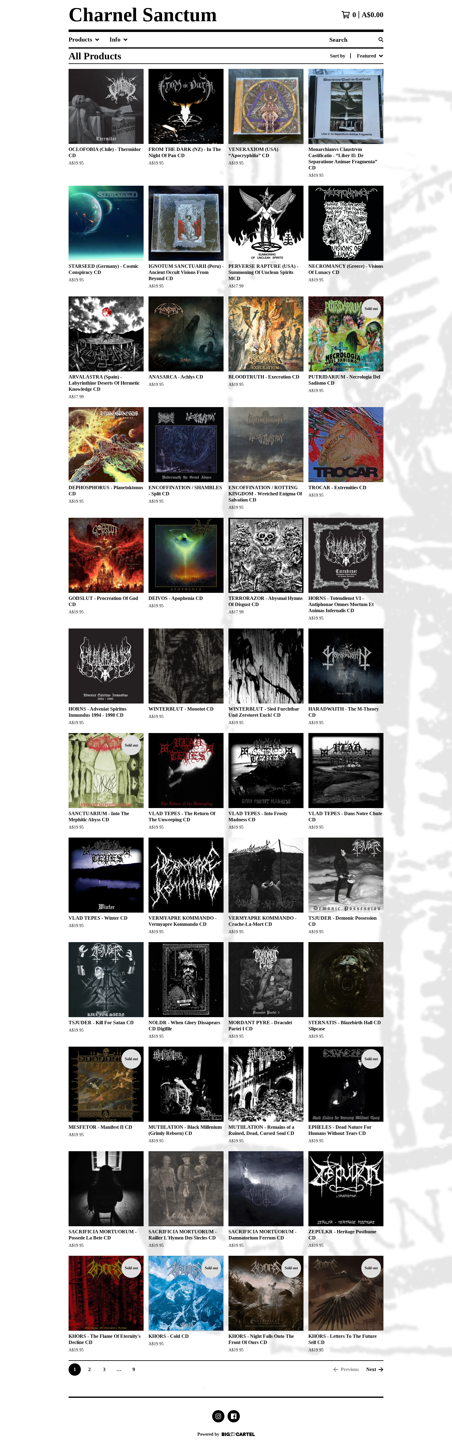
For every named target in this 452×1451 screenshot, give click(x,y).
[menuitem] (84, 39)
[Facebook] (234, 1416)
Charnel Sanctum (143, 15)
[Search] (381, 39)
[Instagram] (218, 1416)
